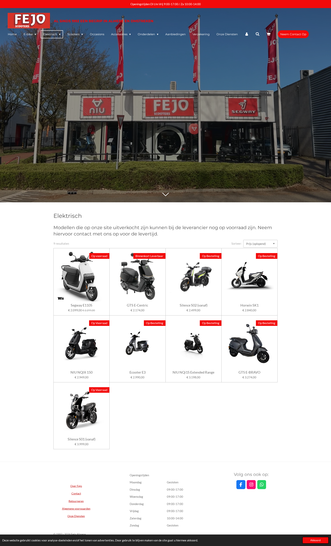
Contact (76, 493)
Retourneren (76, 501)
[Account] (246, 34)
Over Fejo (76, 486)
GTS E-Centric (137, 305)
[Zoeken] (257, 34)
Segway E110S (81, 305)
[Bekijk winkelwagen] (268, 34)
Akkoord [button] (315, 540)
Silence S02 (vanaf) (193, 305)
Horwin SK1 (249, 305)
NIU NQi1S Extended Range (193, 372)
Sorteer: (236, 243)
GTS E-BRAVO (249, 372)
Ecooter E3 (137, 372)
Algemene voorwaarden (76, 508)
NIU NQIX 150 (81, 372)
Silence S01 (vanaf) (81, 439)
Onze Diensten (76, 516)
